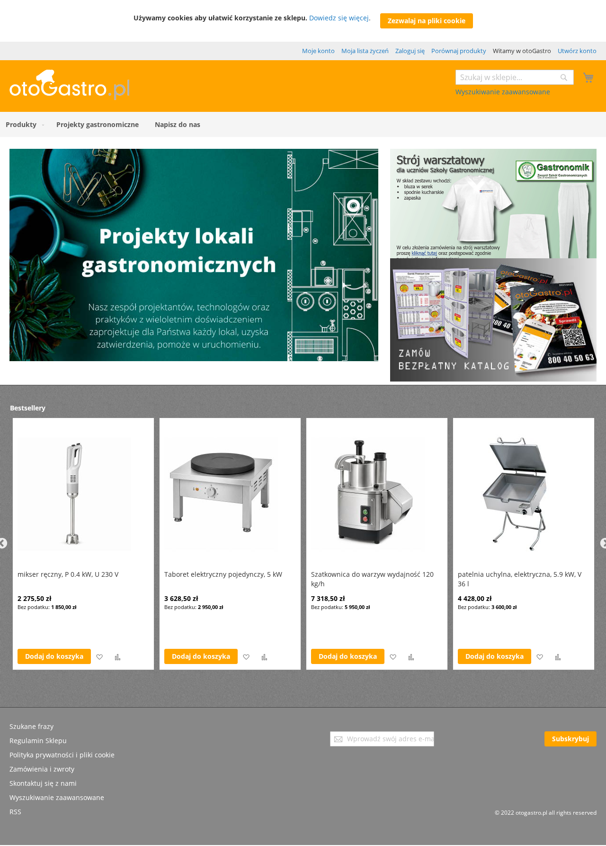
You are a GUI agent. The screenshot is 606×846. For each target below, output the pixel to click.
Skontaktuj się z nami (43, 783)
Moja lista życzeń (365, 50)
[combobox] (514, 77)
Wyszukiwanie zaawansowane (502, 91)
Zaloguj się (410, 50)
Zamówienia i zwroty (41, 768)
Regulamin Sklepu (38, 740)
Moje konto (318, 50)
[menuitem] (23, 124)
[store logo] (69, 97)
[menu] (303, 124)
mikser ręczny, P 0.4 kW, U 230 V (68, 574)
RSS (15, 811)
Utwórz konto (577, 50)
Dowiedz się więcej (339, 17)
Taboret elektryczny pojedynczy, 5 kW (223, 574)
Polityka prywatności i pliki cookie (62, 754)
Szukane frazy (31, 726)
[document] (303, 20)
